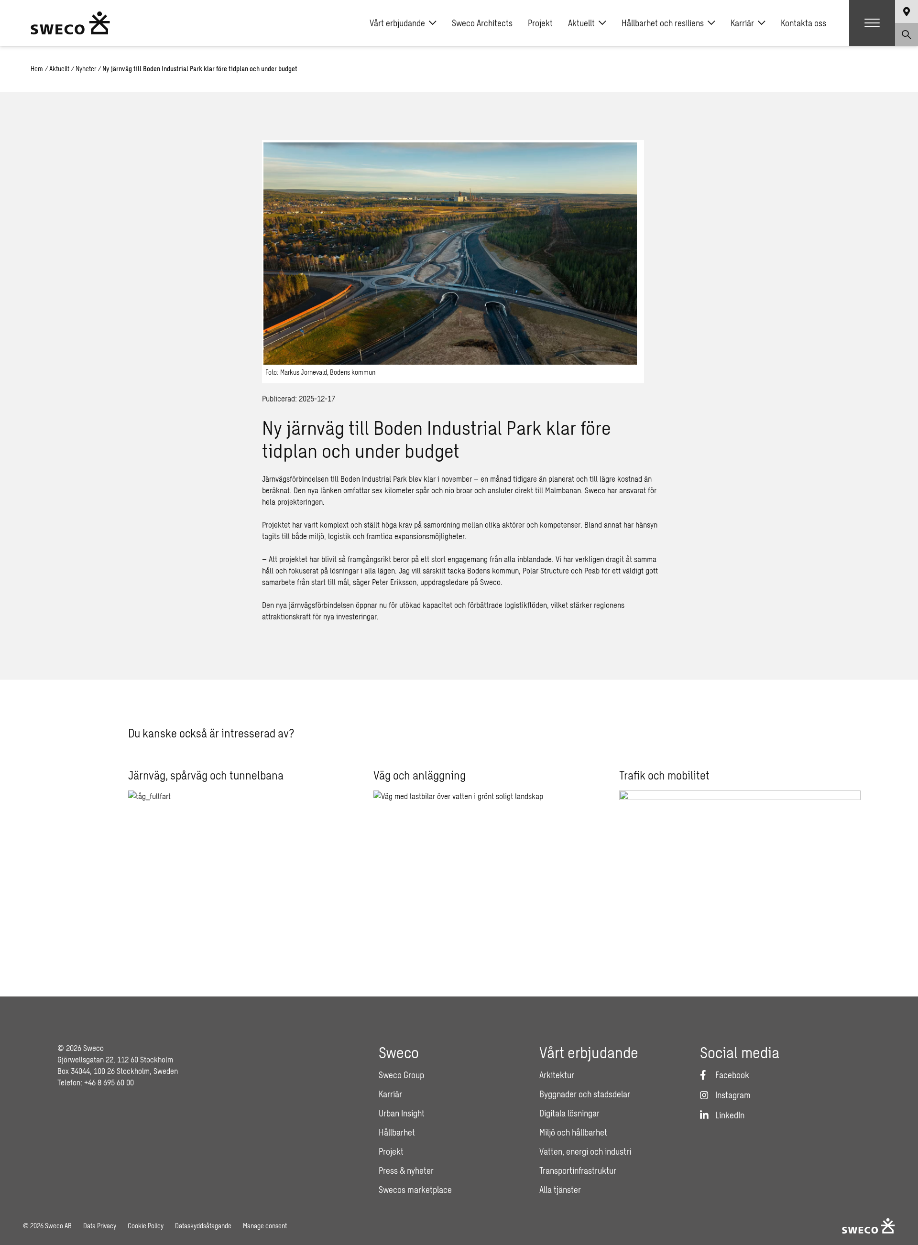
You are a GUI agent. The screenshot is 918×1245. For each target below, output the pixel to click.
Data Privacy (99, 1226)
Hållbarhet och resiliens (663, 23)
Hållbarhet (397, 1132)
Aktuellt (581, 23)
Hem (37, 69)
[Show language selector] (906, 11)
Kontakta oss (803, 23)
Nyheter (86, 69)
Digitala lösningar (569, 1113)
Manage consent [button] (265, 1226)
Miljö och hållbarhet (573, 1132)
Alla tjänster (560, 1189)
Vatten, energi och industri (585, 1151)
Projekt (540, 23)
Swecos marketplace (415, 1189)
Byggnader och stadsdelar (584, 1094)
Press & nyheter (406, 1170)
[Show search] (906, 34)
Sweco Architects (482, 23)
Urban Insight (402, 1113)
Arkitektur (556, 1075)
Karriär (742, 23)
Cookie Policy (146, 1226)
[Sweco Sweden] (70, 22)
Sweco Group (401, 1075)
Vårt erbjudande (397, 23)
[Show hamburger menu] (872, 23)
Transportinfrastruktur (577, 1170)
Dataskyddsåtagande (203, 1226)
